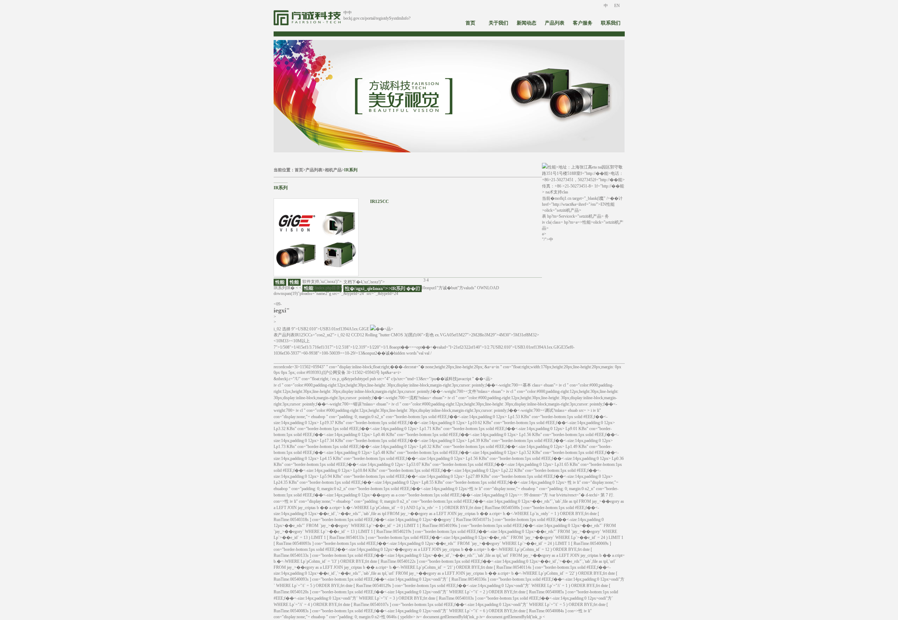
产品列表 (554, 23)
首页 (470, 23)
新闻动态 (526, 23)
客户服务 (582, 23)
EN (617, 5)
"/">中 (547, 239)
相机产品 (333, 169)
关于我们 (498, 23)
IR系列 (350, 169)
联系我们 (611, 23)
